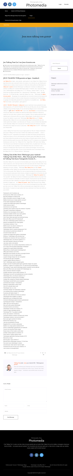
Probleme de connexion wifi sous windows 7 (14, 238)
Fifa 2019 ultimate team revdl (10, 286)
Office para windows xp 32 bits (11, 251)
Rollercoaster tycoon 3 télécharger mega (16, 465)
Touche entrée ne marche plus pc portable (13, 277)
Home (6, 11)
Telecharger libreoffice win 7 (38, 465)
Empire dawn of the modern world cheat (13, 331)
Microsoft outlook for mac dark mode (12, 215)
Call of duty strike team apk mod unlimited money (15, 217)
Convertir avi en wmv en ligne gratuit (12, 255)
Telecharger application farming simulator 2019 (15, 336)
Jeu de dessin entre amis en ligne (58, 465)
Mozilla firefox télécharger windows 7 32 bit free (15, 341)
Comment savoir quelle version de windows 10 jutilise (16, 208)
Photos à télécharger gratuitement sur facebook (15, 327)
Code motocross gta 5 (8, 205)
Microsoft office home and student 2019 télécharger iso (17, 269)
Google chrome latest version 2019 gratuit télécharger (36, 466)
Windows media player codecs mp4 (12, 284)
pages (31, 15)
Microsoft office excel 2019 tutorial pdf (13, 219)
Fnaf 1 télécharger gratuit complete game (13, 262)
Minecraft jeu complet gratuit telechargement (14, 250)
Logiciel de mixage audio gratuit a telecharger (14, 203)
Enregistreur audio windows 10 (58, 94)
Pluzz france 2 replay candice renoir (12, 334)
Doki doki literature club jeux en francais (13, 241)
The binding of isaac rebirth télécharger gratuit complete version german (21, 267)
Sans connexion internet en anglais (12, 270)
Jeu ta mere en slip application (11, 348)
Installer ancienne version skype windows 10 (14, 272)
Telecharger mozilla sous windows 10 (12, 308)
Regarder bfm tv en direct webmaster (12, 324)
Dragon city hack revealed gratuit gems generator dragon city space (20, 263)
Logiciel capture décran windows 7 (12, 260)
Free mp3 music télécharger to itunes (12, 343)
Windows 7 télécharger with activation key (13, 236)
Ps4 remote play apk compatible (11, 258)
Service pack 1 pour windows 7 (11, 339)
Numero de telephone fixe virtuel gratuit (13, 222)
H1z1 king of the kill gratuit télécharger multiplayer (15, 246)
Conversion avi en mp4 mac (10, 207)
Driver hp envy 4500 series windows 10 (13, 195)
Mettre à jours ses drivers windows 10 (13, 226)
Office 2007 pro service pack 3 (11, 303)
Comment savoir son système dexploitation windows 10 (17, 245)
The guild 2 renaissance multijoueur (12, 210)
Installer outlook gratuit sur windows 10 (13, 332)
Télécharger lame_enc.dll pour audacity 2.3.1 (14, 239)
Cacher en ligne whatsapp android (11, 310)
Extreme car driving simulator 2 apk (13, 20)
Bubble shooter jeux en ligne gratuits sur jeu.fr (14, 200)
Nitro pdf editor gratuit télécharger (11, 305)
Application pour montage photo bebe (12, 298)
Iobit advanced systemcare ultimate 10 (13, 231)
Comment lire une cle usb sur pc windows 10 (14, 346)
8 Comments (8, 71)
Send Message (10, 417)
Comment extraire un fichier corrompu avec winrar (15, 315)
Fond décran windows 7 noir (10, 224)
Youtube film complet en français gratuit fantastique (16, 279)
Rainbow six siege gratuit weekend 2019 (13, 326)
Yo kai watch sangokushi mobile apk (12, 201)
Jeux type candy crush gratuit (10, 243)
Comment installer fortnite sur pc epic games (14, 213)
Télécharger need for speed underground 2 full (14, 229)
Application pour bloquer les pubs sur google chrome (16, 253)
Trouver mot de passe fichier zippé (12, 329)
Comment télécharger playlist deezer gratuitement (15, 300)
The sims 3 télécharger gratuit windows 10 (14, 220)
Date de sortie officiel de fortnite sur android (14, 294)
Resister (66, 4)
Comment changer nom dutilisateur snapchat (14, 289)
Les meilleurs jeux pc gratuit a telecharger (13, 291)
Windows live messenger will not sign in (13, 212)
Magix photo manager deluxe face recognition (15, 15)
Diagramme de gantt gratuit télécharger (13, 248)
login (60, 4)
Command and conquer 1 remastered (12, 282)
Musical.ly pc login (8, 338)
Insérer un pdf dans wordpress (18, 11)
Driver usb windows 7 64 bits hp (11, 313)
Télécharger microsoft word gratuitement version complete (18, 274)
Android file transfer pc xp (9, 320)
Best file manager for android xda (11, 196)
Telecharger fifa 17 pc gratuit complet (12, 312)
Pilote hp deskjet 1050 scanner (11, 227)
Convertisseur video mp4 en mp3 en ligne (13, 344)
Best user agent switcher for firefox (12, 319)
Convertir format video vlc (9, 232)
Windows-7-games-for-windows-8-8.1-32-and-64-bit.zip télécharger (20, 265)
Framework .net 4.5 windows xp (11, 193)
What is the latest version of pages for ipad (14, 198)
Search (59, 68)
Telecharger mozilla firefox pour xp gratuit (13, 281)
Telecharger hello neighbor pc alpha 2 (12, 296)
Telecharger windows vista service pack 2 (13, 317)
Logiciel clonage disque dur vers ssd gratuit (14, 257)
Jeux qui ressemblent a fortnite (11, 322)
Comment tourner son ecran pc (11, 307)
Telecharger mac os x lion (9, 288)
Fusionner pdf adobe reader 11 (11, 293)
